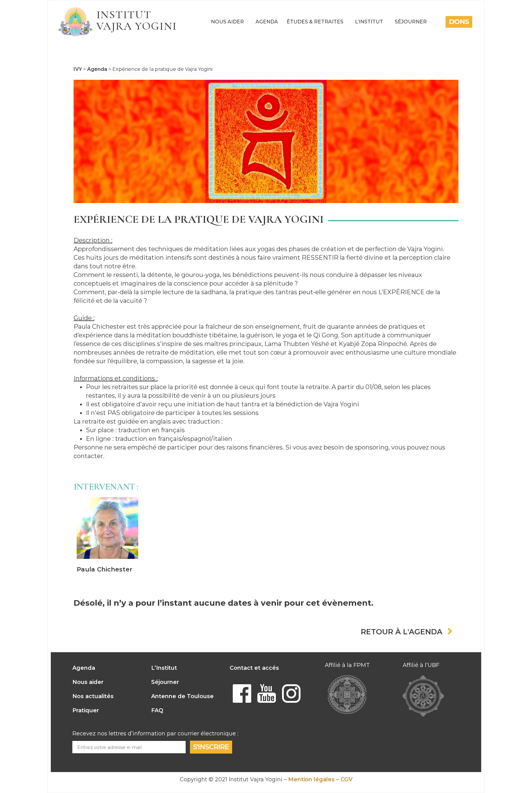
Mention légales (311, 779)
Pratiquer (85, 710)
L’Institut (369, 22)
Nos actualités (93, 696)
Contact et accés (254, 668)
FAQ (157, 710)
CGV (347, 779)
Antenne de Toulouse (182, 696)
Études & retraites (315, 22)
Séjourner (411, 22)
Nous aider (227, 22)
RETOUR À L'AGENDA (401, 632)
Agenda (267, 22)
